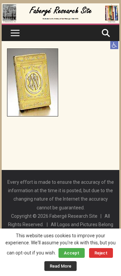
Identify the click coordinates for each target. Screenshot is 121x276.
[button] (114, 45)
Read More (60, 266)
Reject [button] (101, 252)
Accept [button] (71, 252)
